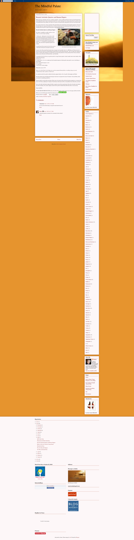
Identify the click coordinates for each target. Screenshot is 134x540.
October (39, 428)
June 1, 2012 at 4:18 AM (49, 103)
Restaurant (88, 283)
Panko (87, 255)
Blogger (77, 537)
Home (59, 139)
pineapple (88, 270)
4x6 (70, 537)
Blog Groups (88, 386)
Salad (87, 297)
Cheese (87, 162)
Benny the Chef (89, 135)
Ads (86, 391)
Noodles (87, 246)
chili (86, 166)
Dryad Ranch (88, 89)
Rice (87, 288)
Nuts (87, 248)
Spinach (87, 312)
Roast (87, 290)
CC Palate (88, 47)
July (38, 434)
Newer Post (38, 139)
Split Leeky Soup (40, 439)
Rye (86, 295)
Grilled (87, 208)
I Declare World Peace (91, 78)
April (38, 451)
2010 (37, 461)
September (39, 430)
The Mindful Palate (48, 6)
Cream (87, 180)
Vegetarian (88, 337)
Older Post (79, 139)
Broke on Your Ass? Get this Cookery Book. (45, 444)
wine (87, 350)
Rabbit (87, 281)
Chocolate (88, 171)
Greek (87, 204)
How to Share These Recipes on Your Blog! (90, 380)
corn (87, 177)
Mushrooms (88, 244)
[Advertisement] (96, 22)
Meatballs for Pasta (40, 446)
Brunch (87, 151)
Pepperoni (88, 264)
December (39, 425)
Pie (86, 268)
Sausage (88, 303)
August (38, 432)
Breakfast (88, 144)
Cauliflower (88, 160)
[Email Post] (50, 94)
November (39, 426)
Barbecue (88, 127)
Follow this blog (50, 487)
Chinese (87, 169)
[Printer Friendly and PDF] (62, 92)
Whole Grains (89, 345)
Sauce (87, 301)
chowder (87, 173)
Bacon (87, 124)
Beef (87, 133)
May (38, 437)
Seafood (87, 306)
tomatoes (88, 323)
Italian (87, 219)
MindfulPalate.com (90, 45)
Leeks (87, 228)
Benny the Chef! (89, 71)
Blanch (87, 138)
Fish (87, 195)
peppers (87, 266)
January (39, 457)
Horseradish (88, 215)
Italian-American (89, 222)
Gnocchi (87, 202)
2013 (37, 421)
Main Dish (88, 230)
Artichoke (41, 96)
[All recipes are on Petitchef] (72, 496)
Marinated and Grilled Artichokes (43, 440)
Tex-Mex (87, 321)
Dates (87, 182)
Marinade (88, 233)
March (38, 453)
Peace (87, 259)
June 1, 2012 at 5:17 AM (48, 111)
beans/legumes (89, 131)
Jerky (87, 224)
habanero (88, 213)
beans (87, 129)
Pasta (87, 257)
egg (86, 191)
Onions (87, 250)
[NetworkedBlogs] (50, 486)
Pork (87, 275)
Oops (87, 253)
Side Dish (45, 96)
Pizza (87, 272)
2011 (37, 459)
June (38, 435)
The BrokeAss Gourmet (91, 74)
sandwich (88, 299)
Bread (87, 142)
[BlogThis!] (53, 94)
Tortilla (87, 325)
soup (87, 310)
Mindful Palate (89, 237)
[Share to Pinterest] (57, 94)
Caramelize (88, 155)
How (87, 217)
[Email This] (52, 94)
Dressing (88, 188)
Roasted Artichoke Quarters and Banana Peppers (51, 17)
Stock (87, 319)
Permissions (88, 394)
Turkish (87, 330)
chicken (87, 164)
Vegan (87, 332)
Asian (87, 122)
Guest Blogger (89, 211)
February (39, 455)
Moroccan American (90, 241)
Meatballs (88, 235)
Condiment (88, 175)
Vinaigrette (88, 341)
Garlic (87, 199)
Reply (40, 107)
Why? (87, 348)
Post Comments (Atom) (61, 144)
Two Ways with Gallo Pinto (42, 449)
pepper (87, 261)
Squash (87, 314)
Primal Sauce (88, 279)
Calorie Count (89, 76)
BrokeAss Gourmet (90, 149)
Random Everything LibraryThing (90, 389)
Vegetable (49, 96)
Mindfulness (88, 239)
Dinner (87, 186)
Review (87, 286)
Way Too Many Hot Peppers (42, 447)
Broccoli (87, 146)
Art (86, 118)
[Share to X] (55, 94)
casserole (88, 157)
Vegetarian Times (89, 339)
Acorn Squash (89, 113)
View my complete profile (91, 370)
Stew (87, 317)
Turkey (87, 328)
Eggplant (88, 193)
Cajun (87, 153)
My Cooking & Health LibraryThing (90, 383)
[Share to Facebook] (56, 94)
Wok (87, 352)
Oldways (87, 84)
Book (87, 140)
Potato (87, 277)
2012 (37, 423)
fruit (86, 197)
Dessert (87, 184)
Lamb (87, 226)
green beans (88, 206)
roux (87, 292)
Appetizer (88, 115)
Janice (40, 111)
